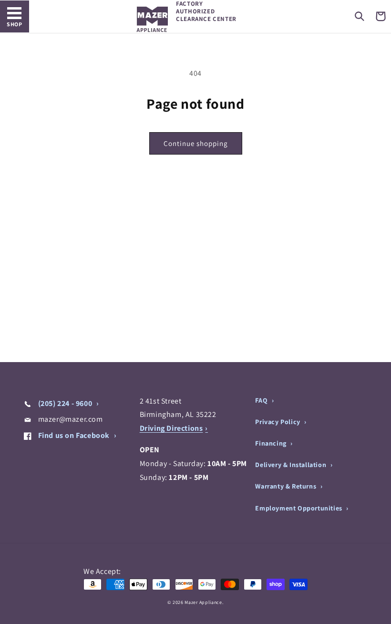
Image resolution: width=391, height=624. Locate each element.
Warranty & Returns (286, 486)
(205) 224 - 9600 (65, 403)
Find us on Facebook (74, 435)
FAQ (262, 400)
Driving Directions (171, 428)
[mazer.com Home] (152, 19)
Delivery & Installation (291, 464)
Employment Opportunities (299, 508)
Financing (271, 443)
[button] (359, 16)
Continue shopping (196, 143)
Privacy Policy (278, 421)
